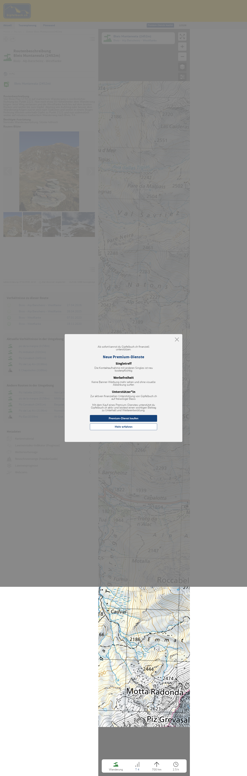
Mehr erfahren (123, 427)
